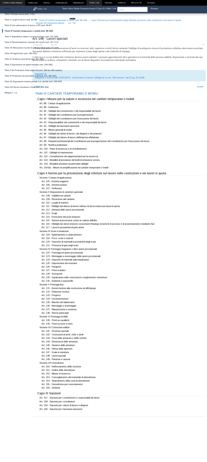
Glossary (154, 8)
